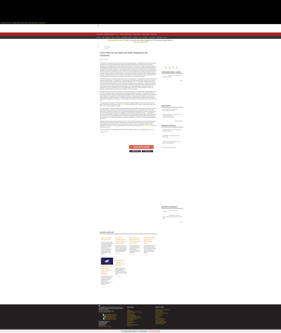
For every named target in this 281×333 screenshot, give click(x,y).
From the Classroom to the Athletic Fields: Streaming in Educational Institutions (107, 270)
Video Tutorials (130, 314)
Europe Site (23, 23)
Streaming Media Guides (132, 319)
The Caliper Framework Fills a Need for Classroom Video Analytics (121, 240)
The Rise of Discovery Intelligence (170, 211)
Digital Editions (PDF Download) (134, 312)
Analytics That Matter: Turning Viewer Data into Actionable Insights (171, 115)
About (165, 37)
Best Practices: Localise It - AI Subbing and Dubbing (171, 76)
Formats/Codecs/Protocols (126, 34)
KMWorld (157, 316)
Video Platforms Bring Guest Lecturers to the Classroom (120, 263)
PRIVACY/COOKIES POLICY (104, 326)
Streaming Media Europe (161, 321)
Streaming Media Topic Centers (133, 316)
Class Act (106, 48)
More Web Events (178, 121)
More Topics (153, 34)
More (181, 80)
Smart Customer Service (161, 319)
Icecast (122, 104)
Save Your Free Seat (139, 42)
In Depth (117, 37)
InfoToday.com (159, 314)
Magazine (130, 310)
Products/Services (137, 34)
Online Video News (131, 322)
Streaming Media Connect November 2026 (9, 23)
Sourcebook (41, 23)
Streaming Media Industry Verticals (134, 317)
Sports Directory (32, 23)
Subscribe (107, 37)
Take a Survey (152, 37)
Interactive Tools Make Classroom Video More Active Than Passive (135, 240)
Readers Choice (130, 320)
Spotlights (129, 323)
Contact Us (129, 326)
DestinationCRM (159, 310)
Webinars (135, 37)
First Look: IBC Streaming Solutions (170, 109)
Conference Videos (131, 313)
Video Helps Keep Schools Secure (106, 238)
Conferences (159, 37)
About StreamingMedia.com (133, 324)
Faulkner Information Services (162, 313)
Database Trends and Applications (163, 309)
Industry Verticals (146, 34)
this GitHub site (147, 125)
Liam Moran (108, 47)
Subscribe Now (140, 147)
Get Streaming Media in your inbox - (140, 331)
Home (103, 37)
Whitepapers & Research (126, 37)
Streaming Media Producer (161, 322)
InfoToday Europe (159, 315)
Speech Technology (160, 320)
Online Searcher (159, 317)
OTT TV (117, 34)
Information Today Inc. (103, 312)
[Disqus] (128, 175)
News (113, 37)
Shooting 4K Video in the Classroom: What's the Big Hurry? (150, 240)
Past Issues (147, 151)
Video (140, 37)
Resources (145, 37)
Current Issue (135, 151)
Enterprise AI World (159, 312)
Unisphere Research (160, 323)
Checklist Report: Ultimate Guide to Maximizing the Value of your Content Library (172, 217)
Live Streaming (100, 34)
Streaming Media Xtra (131, 315)
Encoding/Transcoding (109, 34)
